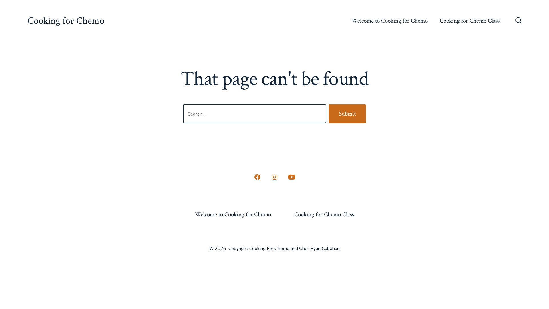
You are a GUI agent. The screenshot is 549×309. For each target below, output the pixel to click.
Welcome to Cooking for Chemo (390, 21)
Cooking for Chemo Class (470, 21)
